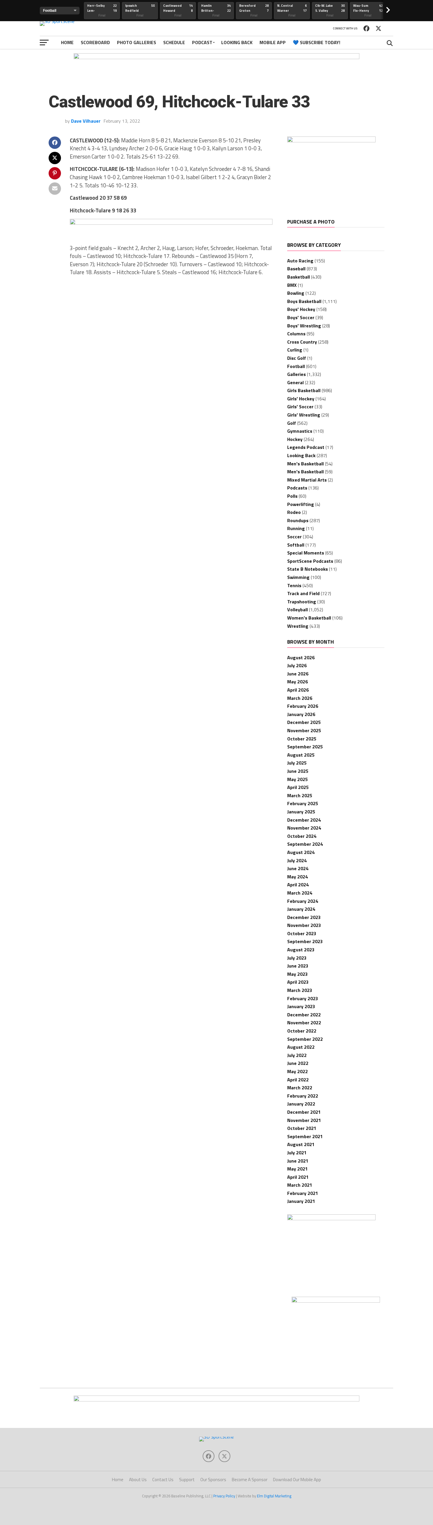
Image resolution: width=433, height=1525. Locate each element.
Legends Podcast (305, 447)
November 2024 (304, 827)
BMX (292, 285)
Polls (292, 496)
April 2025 (298, 787)
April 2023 (298, 981)
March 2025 (299, 795)
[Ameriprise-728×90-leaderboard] (171, 223)
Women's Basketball (309, 617)
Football (296, 366)
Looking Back (236, 42)
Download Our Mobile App (297, 1479)
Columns (296, 333)
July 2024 (297, 860)
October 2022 (301, 1030)
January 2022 (301, 1103)
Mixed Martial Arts (307, 479)
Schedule (174, 42)
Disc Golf (296, 358)
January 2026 (301, 714)
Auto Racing (300, 260)
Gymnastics (299, 430)
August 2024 (301, 852)
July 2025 (297, 762)
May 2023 (297, 974)
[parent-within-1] (336, 1300)
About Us (138, 1479)
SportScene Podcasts (310, 561)
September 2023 (305, 941)
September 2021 (305, 1136)
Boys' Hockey (301, 309)
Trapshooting (301, 601)
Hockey (295, 439)
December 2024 (304, 819)
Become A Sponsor (249, 1479)
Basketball (298, 276)
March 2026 (299, 698)
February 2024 (302, 901)
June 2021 (297, 1160)
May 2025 (297, 779)
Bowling (295, 293)
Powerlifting (300, 504)
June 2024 (297, 868)
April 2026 (298, 689)
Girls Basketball (303, 390)
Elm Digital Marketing (274, 1496)
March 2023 (299, 990)
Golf (291, 423)
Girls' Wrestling (303, 414)
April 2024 (298, 884)
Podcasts (297, 487)
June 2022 (297, 1063)
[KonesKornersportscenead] (331, 1218)
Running (296, 528)
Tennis (294, 585)
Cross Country (302, 341)
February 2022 (302, 1095)
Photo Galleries (136, 42)
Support (187, 1479)
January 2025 (301, 811)
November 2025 (304, 730)
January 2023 (301, 1006)
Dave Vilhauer (85, 120)
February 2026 (302, 706)
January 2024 (301, 909)
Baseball (296, 268)
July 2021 (297, 1152)
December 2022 (304, 1014)
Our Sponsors (213, 1479)
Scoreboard (95, 42)
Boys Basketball (304, 301)
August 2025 (301, 754)
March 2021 (299, 1184)
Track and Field (303, 593)
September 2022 (305, 1039)
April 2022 (298, 1079)
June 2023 (297, 965)
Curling (294, 349)
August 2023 (301, 949)
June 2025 (297, 771)
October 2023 (301, 933)
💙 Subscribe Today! (316, 42)
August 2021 (301, 1144)
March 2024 (299, 892)
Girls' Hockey (300, 398)
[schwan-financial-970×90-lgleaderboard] (216, 1399)
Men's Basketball (305, 463)
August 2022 (301, 1046)
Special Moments (305, 552)
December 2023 (304, 917)
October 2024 (301, 836)
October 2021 (301, 1128)
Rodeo (294, 512)
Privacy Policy (224, 1496)
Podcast (202, 42)
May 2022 (297, 1071)
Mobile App (273, 42)
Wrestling (297, 626)
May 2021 (297, 1168)
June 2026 (297, 673)
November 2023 (304, 925)
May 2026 (297, 681)
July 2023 (297, 957)
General (295, 382)
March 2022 (299, 1087)
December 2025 (304, 722)
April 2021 (298, 1177)
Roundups (297, 520)
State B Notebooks (307, 568)
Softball (295, 544)
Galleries (296, 374)
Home (67, 42)
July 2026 (297, 665)
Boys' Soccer (300, 317)
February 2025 (302, 803)
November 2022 (304, 1022)
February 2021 (302, 1193)
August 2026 (301, 657)
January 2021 (301, 1201)
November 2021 (304, 1120)
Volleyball (297, 609)
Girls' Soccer (300, 406)
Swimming (298, 577)
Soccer (294, 536)
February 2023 (302, 998)
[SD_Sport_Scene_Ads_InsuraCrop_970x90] (216, 57)
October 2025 (301, 738)
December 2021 (304, 1112)
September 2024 (305, 844)
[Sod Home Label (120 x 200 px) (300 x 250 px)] (331, 140)
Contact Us (162, 1479)
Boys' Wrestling (304, 325)
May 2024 (297, 876)
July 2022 (297, 1055)
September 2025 (305, 746)
